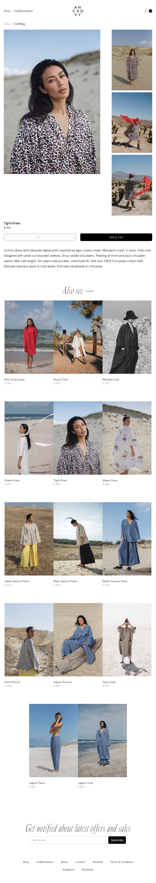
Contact (80, 861)
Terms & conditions (122, 861)
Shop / (8, 24)
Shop (7, 11)
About (64, 861)
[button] (148, 11)
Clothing (19, 24)
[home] (78, 11)
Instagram (68, 869)
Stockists (98, 861)
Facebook (87, 869)
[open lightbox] (52, 102)
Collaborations (23, 11)
